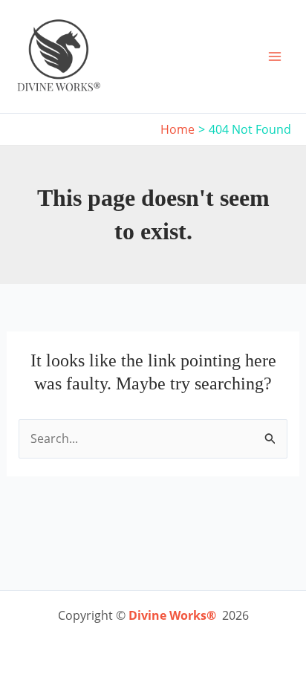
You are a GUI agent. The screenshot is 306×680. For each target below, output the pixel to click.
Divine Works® (172, 615)
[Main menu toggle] (274, 56)
